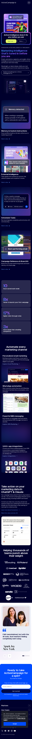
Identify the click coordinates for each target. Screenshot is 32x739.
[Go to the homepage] (8, 2)
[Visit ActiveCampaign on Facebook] (5, 731)
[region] (14, 719)
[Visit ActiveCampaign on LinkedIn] (9, 731)
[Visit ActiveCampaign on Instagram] (12, 731)
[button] (10, 656)
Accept (15, 724)
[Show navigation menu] (29, 2)
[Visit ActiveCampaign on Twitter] (2, 731)
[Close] (27, 716)
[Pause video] (28, 91)
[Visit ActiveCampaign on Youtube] (15, 731)
